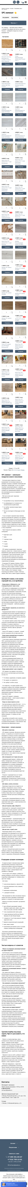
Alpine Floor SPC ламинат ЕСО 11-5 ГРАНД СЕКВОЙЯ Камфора (19, 401)
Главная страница (5, 8)
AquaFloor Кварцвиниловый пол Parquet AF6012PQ (20, 136)
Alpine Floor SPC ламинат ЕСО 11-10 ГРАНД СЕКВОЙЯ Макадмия (19, 458)
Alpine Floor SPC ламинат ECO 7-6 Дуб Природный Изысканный (20, 162)
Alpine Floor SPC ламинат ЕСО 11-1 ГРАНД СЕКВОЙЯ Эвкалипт (19, 346)
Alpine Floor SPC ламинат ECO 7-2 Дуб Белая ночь (20, 215)
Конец (22, 470)
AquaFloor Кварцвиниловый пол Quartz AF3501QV (6, 136)
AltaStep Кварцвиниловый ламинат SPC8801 (19, 243)
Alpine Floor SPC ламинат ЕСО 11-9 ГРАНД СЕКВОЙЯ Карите (6, 458)
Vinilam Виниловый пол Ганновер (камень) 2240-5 (20, 85)
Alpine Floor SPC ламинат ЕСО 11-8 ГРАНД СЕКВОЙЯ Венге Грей (19, 429)
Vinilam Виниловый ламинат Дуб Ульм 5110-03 (6, 85)
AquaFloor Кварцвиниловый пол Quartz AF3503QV (6, 110)
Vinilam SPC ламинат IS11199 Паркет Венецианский (6, 345)
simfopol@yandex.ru (7, 1090)
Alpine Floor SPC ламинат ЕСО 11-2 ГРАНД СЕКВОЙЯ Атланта (6, 374)
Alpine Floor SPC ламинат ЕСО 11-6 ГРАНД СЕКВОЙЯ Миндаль (6, 430)
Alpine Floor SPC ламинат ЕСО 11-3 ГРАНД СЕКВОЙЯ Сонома (19, 375)
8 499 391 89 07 (6, 1088)
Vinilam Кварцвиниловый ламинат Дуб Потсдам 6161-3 (20, 58)
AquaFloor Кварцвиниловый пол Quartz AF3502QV (20, 110)
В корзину (7, 64)
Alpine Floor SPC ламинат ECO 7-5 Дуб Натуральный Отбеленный (6, 188)
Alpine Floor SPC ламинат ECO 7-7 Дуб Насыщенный (6, 162)
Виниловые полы (18, 8)
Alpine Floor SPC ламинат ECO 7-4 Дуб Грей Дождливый (20, 188)
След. (19, 470)
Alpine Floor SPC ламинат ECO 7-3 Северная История (6, 216)
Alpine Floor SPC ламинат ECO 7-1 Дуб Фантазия (6, 243)
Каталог (12, 8)
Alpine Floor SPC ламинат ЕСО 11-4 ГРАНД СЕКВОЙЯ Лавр (7, 401)
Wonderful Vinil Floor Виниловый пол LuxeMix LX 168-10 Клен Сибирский (6, 59)
